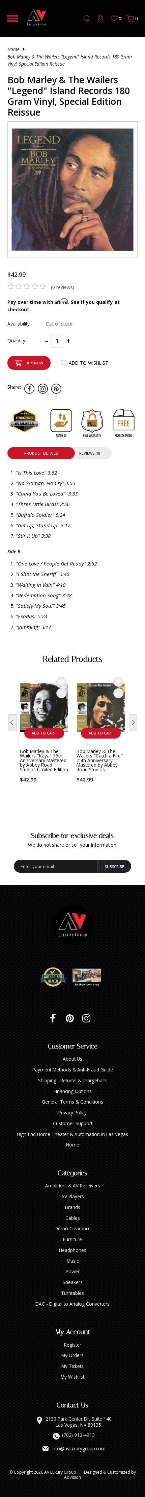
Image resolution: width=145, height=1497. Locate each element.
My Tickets (72, 1366)
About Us (72, 1059)
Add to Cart (44, 732)
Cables (72, 1218)
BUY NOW (34, 362)
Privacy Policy (72, 1112)
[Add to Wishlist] (61, 682)
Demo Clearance (73, 1228)
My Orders (72, 1355)
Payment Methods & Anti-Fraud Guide (72, 1069)
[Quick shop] (61, 693)
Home (13, 49)
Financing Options (73, 1091)
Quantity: (16, 340)
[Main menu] (12, 18)
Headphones (72, 1250)
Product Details (41, 453)
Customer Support (72, 1123)
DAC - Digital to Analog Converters (72, 1304)
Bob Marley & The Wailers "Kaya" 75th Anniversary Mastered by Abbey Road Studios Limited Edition (44, 760)
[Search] (87, 18)
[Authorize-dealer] (55, 977)
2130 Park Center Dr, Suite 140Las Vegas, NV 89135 (79, 1422)
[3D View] (89, 977)
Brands (72, 1207)
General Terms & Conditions (72, 1101)
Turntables (72, 1293)
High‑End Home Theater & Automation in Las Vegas (72, 1134)
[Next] (133, 722)
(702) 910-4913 (78, 1435)
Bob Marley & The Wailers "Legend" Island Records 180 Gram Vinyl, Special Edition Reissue (69, 60)
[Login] (100, 19)
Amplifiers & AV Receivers (72, 1185)
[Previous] (12, 722)
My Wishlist (72, 1377)
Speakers (73, 1282)
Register (72, 1345)
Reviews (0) (89, 453)
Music (73, 1261)
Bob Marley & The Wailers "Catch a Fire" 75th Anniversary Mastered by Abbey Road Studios (100, 760)
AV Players (72, 1196)
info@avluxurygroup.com (79, 1449)
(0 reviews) (62, 287)
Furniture (72, 1239)
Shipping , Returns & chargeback (72, 1080)
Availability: (19, 323)
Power (73, 1271)
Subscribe (114, 866)
